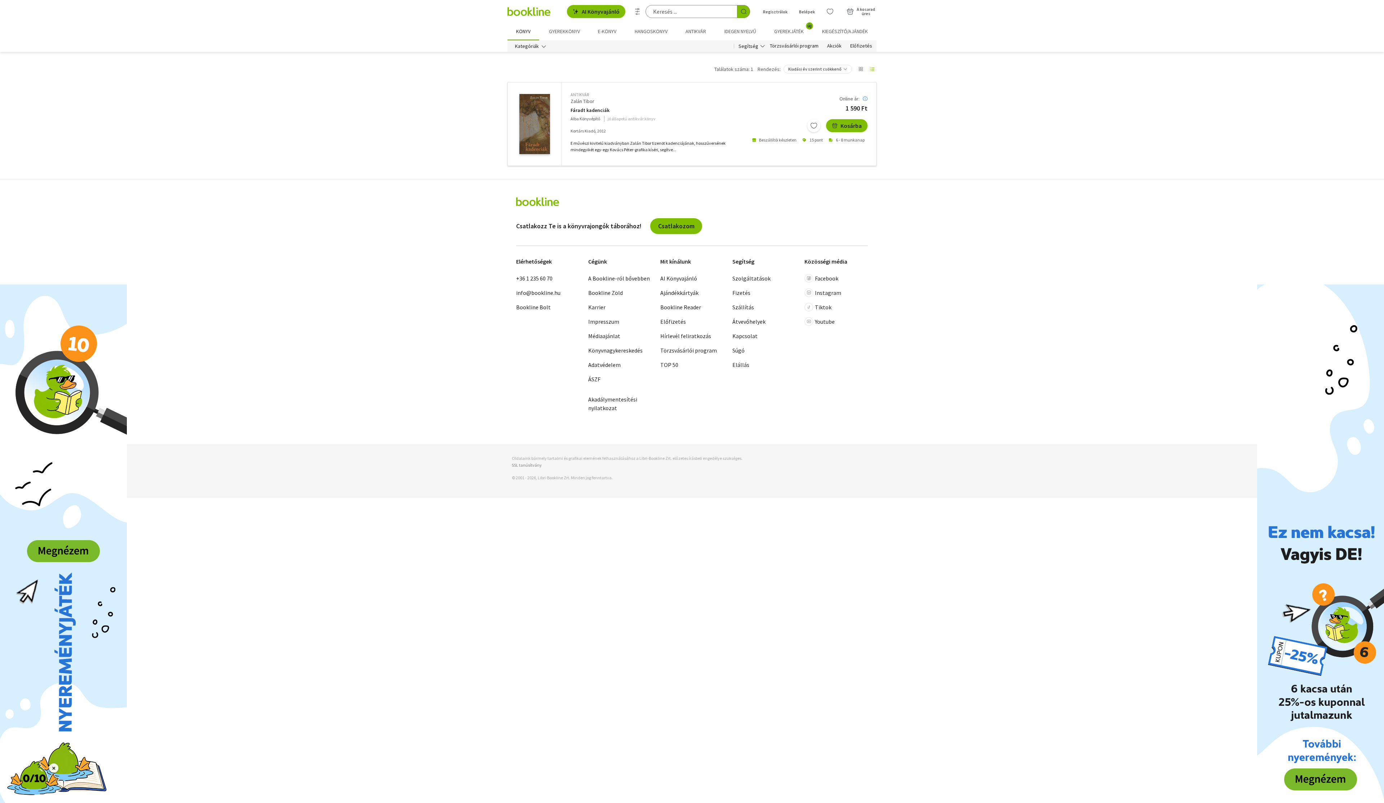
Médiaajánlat (604, 336)
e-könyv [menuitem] (607, 31)
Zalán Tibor (582, 101)
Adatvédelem (604, 364)
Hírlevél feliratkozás (685, 336)
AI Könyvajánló (601, 11)
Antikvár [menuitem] (696, 31)
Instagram (828, 292)
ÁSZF (594, 379)
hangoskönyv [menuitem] (651, 31)
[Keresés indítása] (743, 11)
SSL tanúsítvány (527, 465)
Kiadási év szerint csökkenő (815, 69)
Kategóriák (527, 46)
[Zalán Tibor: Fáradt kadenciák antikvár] (534, 124)
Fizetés (741, 292)
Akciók (834, 46)
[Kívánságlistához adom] (813, 125)
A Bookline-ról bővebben (619, 278)
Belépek (807, 11)
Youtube (825, 321)
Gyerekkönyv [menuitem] (564, 31)
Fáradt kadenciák (590, 110)
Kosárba (851, 125)
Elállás (740, 364)
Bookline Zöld (605, 292)
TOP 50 (669, 364)
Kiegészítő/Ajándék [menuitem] (845, 31)
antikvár (580, 94)
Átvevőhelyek (749, 321)
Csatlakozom (676, 226)
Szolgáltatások (751, 278)
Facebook (826, 278)
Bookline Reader (680, 307)
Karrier (597, 307)
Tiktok (823, 307)
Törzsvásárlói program (794, 46)
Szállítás (743, 307)
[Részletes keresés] (637, 11)
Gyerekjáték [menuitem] (793, 29)
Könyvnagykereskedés (615, 350)
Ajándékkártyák (679, 292)
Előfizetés (861, 46)
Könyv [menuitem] (523, 31)
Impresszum (603, 321)
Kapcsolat (745, 336)
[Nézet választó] (860, 69)
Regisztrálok (775, 11)
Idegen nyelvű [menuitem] (740, 31)
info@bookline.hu (538, 292)
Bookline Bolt (533, 307)
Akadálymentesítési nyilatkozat (612, 404)
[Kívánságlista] (830, 11)
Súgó (738, 350)
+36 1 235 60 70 (534, 278)
